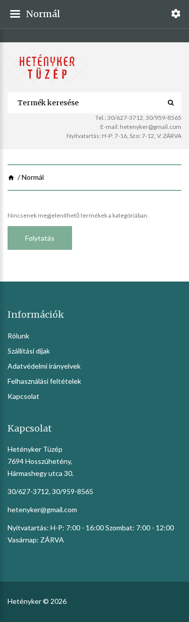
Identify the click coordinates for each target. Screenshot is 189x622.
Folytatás (39, 238)
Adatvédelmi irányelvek (44, 366)
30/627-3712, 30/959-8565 (50, 491)
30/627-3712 (125, 117)
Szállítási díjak (29, 351)
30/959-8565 (163, 117)
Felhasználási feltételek (44, 381)
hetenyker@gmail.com (150, 126)
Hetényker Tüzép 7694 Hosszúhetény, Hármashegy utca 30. (41, 461)
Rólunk (18, 335)
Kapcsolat (23, 396)
